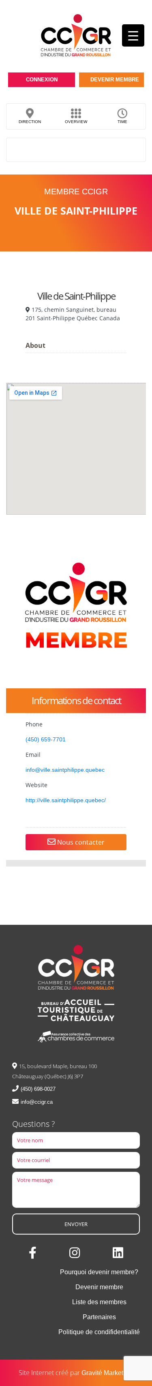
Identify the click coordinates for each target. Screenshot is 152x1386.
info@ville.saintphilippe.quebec (65, 769)
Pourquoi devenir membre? (99, 1272)
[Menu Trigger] (133, 35)
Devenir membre (114, 80)
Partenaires (99, 1317)
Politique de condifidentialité (99, 1332)
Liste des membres (99, 1302)
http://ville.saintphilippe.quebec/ (66, 800)
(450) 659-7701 (46, 739)
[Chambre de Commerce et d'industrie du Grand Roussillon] (76, 35)
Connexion (42, 80)
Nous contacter (80, 842)
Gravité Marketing (106, 1372)
